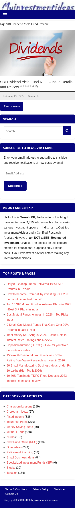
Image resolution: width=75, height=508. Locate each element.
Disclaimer (60, 489)
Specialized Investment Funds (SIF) (30, 462)
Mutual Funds (15, 432)
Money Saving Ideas (20, 426)
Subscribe (15, 185)
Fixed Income (15, 416)
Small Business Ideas (21, 457)
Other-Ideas (14, 447)
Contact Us (11, 493)
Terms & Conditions (16, 489)
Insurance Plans (17, 421)
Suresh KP (34, 95)
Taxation (12, 472)
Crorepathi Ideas (17, 411)
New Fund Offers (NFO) (22, 442)
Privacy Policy (40, 489)
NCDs (11, 437)
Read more (10, 106)
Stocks (11, 467)
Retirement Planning (20, 452)
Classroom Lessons (19, 406)
